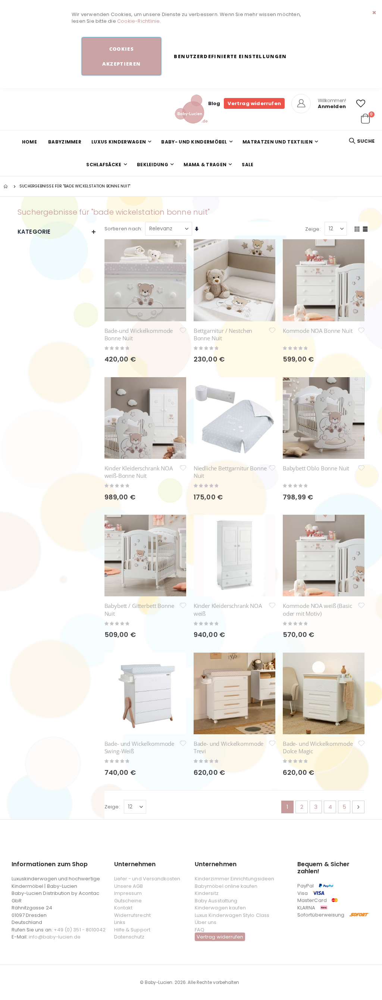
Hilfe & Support (132, 929)
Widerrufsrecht (132, 915)
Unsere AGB (128, 886)
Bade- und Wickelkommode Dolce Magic (318, 747)
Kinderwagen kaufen (220, 907)
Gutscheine (128, 900)
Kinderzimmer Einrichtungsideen (234, 878)
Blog (214, 103)
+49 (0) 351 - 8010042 (80, 929)
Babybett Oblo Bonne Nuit (316, 468)
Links (119, 922)
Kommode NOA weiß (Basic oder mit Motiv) (317, 609)
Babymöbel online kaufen (226, 886)
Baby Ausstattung (216, 900)
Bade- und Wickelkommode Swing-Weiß (139, 747)
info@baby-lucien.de (55, 936)
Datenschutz (129, 936)
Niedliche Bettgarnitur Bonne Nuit (230, 471)
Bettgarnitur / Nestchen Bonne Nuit (223, 334)
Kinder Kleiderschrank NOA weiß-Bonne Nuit (138, 471)
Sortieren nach (122, 228)
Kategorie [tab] (34, 232)
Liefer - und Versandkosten (147, 878)
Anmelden (332, 106)
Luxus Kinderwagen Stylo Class (232, 915)
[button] (360, 103)
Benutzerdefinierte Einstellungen (230, 56)
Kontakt (123, 907)
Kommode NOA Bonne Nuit (318, 330)
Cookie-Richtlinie (138, 21)
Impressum (128, 893)
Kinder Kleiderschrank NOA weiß (228, 609)
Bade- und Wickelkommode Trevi (229, 747)
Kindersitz (207, 893)
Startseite (6, 186)
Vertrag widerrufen (254, 103)
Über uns (206, 922)
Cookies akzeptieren (121, 56)
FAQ (199, 929)
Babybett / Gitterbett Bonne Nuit (139, 609)
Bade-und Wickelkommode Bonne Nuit (138, 334)
